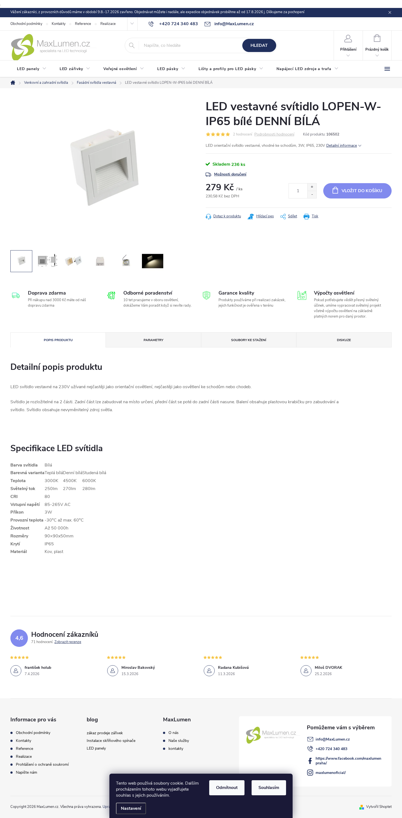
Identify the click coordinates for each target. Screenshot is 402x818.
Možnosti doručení (230, 174)
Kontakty (59, 23)
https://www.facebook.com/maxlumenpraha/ (348, 761)
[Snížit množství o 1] (311, 194)
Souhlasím (268, 788)
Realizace (108, 23)
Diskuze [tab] (344, 340)
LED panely (96, 748)
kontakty (175, 749)
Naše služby (178, 741)
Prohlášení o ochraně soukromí (42, 764)
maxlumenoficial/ (331, 772)
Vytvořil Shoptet (379, 806)
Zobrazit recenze (67, 642)
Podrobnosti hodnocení (274, 134)
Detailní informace (341, 145)
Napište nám (26, 772)
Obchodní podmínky (26, 23)
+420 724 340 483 (331, 748)
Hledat (259, 45)
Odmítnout (227, 788)
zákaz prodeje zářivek (105, 733)
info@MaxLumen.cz (333, 739)
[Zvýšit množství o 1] (311, 187)
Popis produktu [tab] (58, 340)
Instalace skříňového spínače (111, 740)
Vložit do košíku (362, 191)
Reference (83, 23)
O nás (173, 733)
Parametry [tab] (153, 340)
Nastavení (131, 808)
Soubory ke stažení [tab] (248, 340)
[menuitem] (31, 69)
